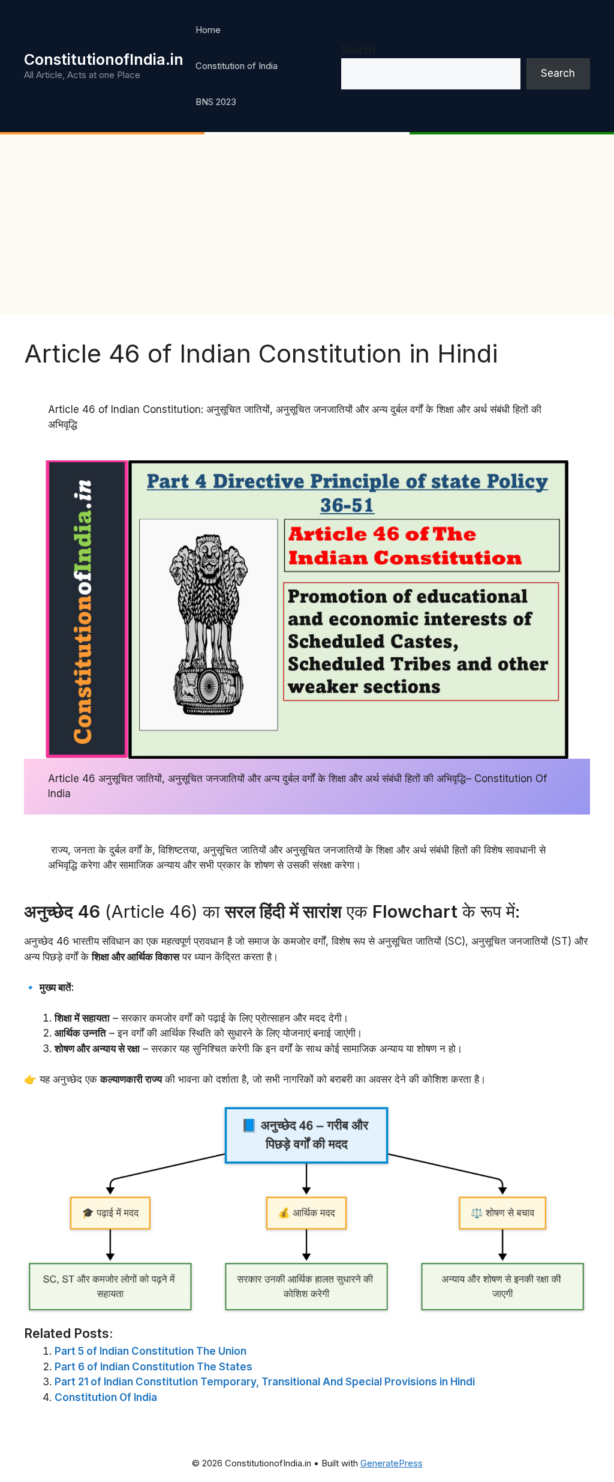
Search (358, 50)
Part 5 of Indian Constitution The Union (150, 1351)
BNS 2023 (215, 101)
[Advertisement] (307, 224)
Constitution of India (236, 65)
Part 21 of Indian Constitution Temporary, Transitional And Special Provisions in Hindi (265, 1382)
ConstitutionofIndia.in (103, 59)
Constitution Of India (106, 1397)
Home (208, 29)
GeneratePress (391, 1463)
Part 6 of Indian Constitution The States (153, 1367)
